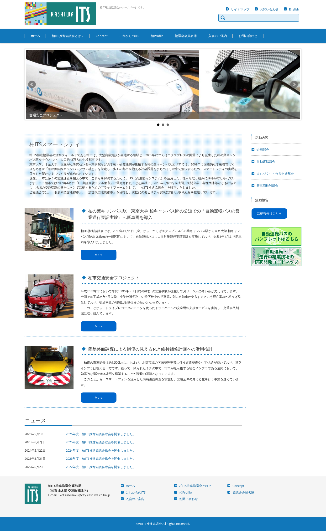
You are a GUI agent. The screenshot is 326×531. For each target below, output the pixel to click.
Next (294, 84)
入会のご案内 (217, 36)
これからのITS (129, 36)
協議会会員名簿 (186, 36)
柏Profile (157, 36)
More (98, 255)
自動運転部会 (266, 161)
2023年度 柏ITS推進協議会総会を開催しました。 (101, 458)
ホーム (35, 36)
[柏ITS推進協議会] (60, 13)
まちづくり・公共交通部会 (275, 173)
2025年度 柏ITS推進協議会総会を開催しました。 (101, 442)
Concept (102, 36)
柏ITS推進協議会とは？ (68, 36)
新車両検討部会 (267, 185)
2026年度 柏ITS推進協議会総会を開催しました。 (101, 434)
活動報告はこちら (269, 213)
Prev (32, 84)
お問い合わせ (248, 36)
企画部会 (263, 149)
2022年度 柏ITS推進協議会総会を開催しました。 (101, 467)
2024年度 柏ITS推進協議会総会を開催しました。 (101, 450)
